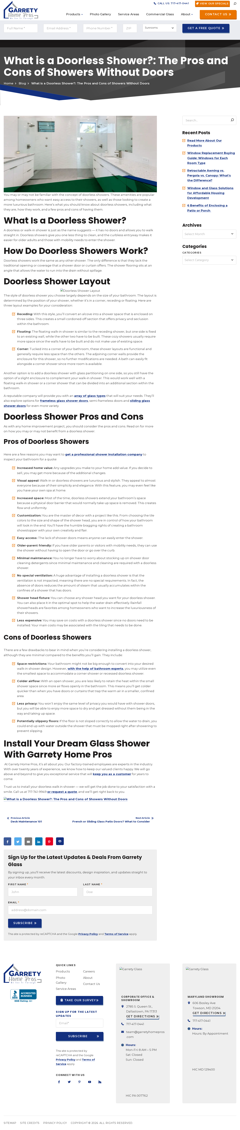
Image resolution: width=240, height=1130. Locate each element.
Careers (89, 971)
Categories (191, 252)
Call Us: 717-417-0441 (173, 3)
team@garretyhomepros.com (145, 1034)
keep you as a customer (112, 774)
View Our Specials (213, 3)
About (88, 977)
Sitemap (10, 1123)
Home (8, 83)
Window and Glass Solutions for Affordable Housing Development (210, 193)
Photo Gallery (61, 980)
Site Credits (29, 1123)
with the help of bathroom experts (95, 668)
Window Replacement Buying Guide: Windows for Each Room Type (211, 158)
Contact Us (216, 14)
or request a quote (62, 792)
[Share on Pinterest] (49, 841)
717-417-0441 (135, 1024)
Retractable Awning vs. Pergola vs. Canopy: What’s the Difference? (209, 175)
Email (13, 902)
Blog (22, 83)
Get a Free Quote (204, 28)
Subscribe (23, 923)
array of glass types (90, 396)
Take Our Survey (79, 1000)
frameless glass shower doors (64, 400)
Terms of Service (116, 934)
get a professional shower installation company (103, 454)
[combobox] (160, 28)
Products (63, 971)
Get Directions (140, 1016)
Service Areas (66, 989)
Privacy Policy (88, 934)
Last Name (92, 884)
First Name (18, 884)
